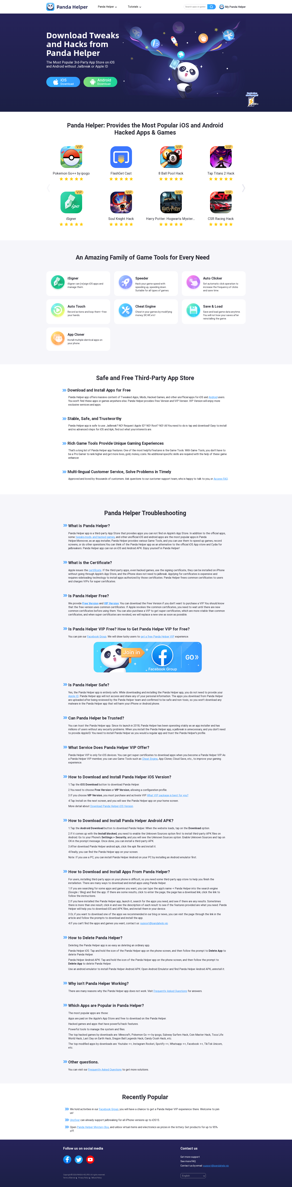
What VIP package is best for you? (167, 795)
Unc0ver (75, 1120)
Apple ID (73, 696)
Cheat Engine (150, 758)
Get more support (190, 1157)
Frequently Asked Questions (170, 991)
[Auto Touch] (59, 311)
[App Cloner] (59, 339)
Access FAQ (221, 478)
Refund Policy (96, 1178)
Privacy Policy (83, 1178)
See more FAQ (188, 1161)
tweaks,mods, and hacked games (95, 537)
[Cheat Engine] (126, 311)
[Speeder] (126, 283)
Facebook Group (96, 636)
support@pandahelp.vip (154, 923)
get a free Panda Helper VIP (157, 636)
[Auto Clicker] (194, 283)
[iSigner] (59, 283)
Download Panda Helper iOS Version (111, 806)
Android (213, 397)
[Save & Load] (194, 311)
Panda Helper (71, 6)
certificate (95, 570)
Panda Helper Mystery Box (93, 1127)
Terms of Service (69, 1178)
